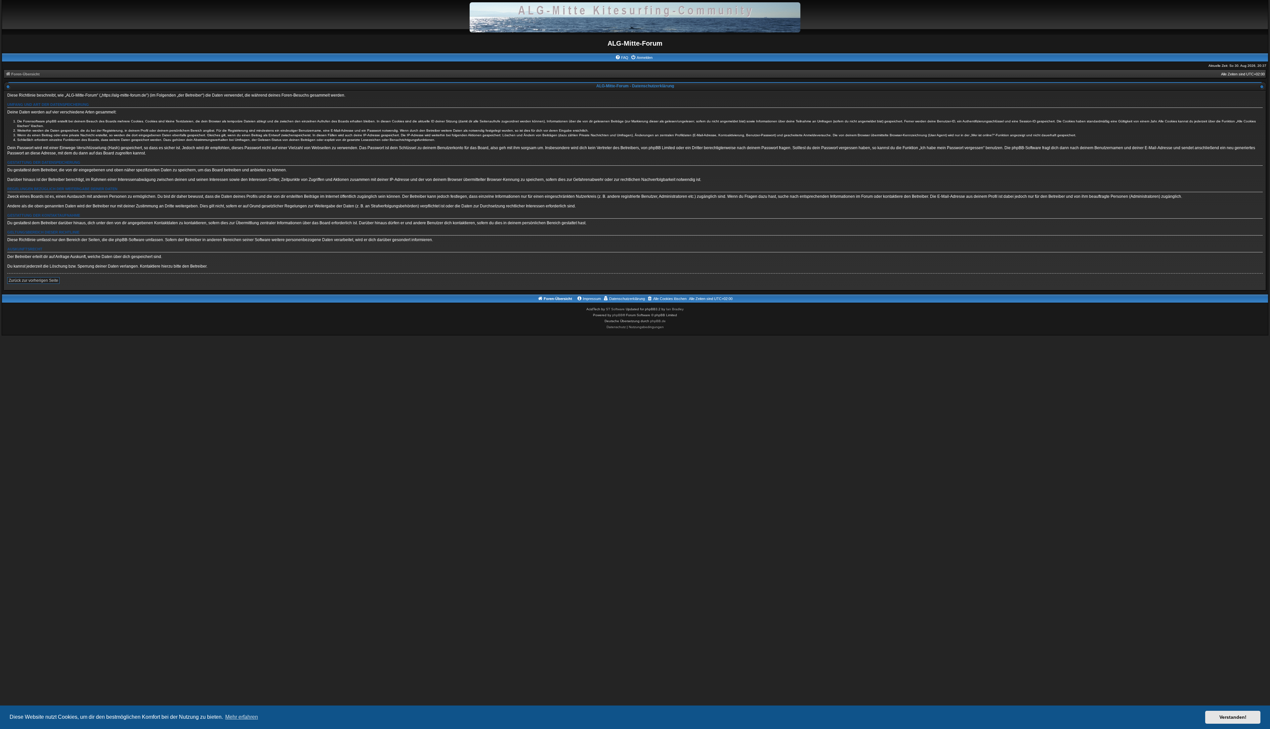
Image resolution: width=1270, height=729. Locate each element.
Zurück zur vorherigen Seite (33, 280)
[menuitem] (621, 58)
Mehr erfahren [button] (241, 717)
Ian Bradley (675, 309)
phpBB (617, 315)
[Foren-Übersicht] (635, 17)
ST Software (615, 309)
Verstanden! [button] (1233, 717)
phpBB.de (658, 321)
